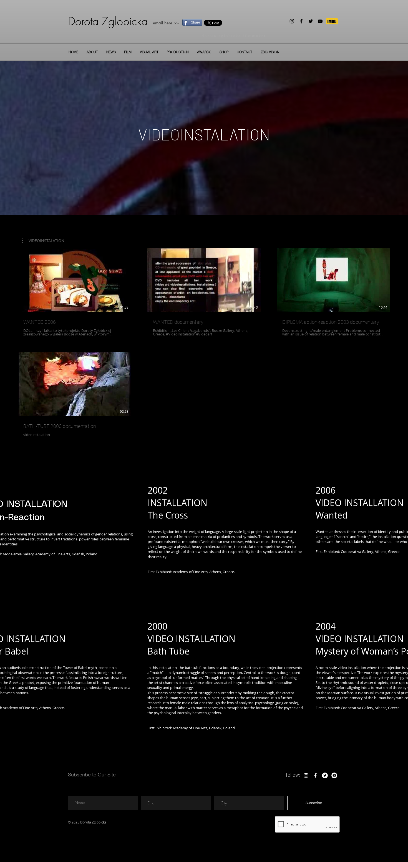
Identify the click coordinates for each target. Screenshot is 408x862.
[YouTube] (320, 21)
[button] (128, 51)
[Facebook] (301, 21)
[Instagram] (292, 21)
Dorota (83, 21)
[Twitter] (311, 21)
